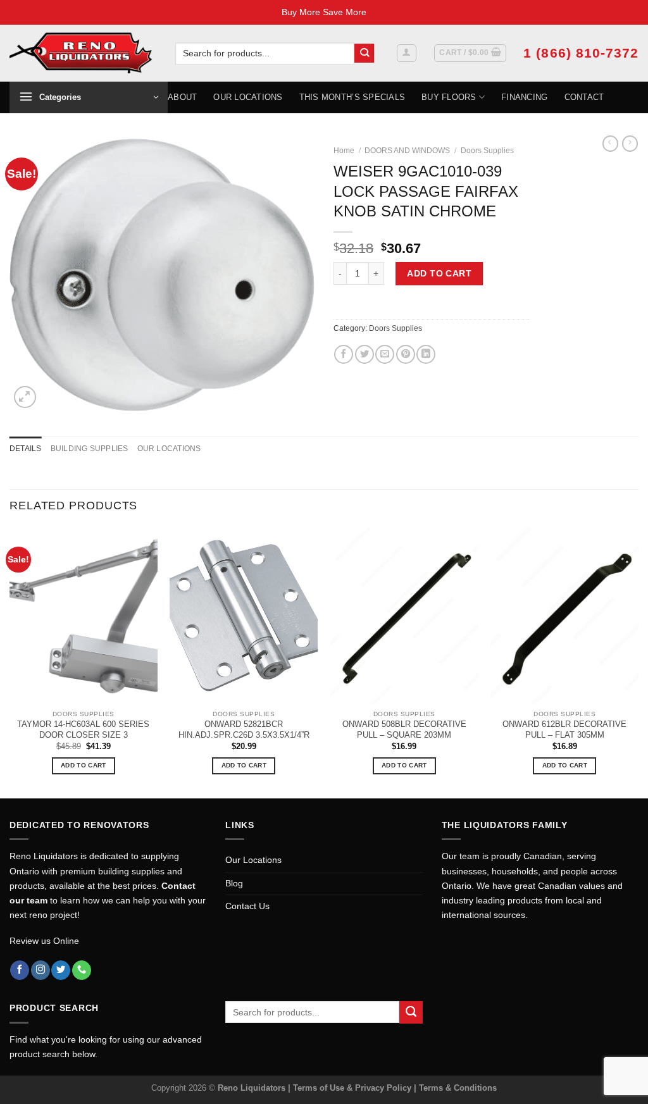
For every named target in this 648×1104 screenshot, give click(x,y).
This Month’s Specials (352, 97)
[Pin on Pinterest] (405, 354)
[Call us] (81, 970)
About (182, 97)
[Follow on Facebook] (19, 970)
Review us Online (44, 941)
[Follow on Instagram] (40, 970)
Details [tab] (25, 448)
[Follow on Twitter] (60, 970)
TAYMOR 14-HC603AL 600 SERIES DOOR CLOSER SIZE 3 (83, 729)
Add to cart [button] (83, 765)
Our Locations (247, 97)
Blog (234, 883)
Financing (524, 97)
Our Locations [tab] (169, 448)
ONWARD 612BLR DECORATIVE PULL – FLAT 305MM (564, 729)
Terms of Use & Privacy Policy (353, 1088)
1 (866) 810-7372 (581, 53)
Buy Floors (449, 97)
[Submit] (364, 53)
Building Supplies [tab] (89, 448)
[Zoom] (25, 397)
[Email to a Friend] (384, 354)
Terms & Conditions (458, 1088)
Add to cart (439, 273)
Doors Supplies (487, 150)
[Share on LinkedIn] (425, 354)
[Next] (637, 661)
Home (343, 150)
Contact (584, 97)
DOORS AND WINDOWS (407, 150)
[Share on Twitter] (364, 354)
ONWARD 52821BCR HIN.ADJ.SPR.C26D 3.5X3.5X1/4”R (243, 729)
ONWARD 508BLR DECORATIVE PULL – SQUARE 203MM (404, 729)
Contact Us (247, 906)
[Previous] (10, 661)
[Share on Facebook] (343, 354)
